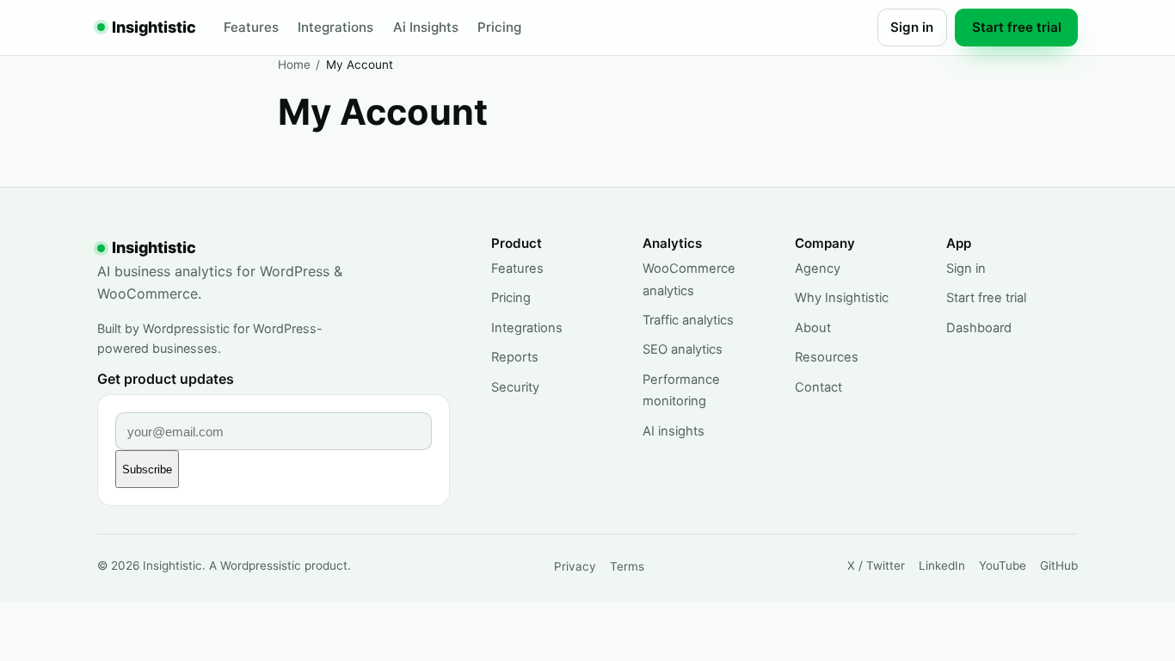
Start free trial (1016, 27)
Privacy (575, 566)
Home (294, 64)
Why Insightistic (842, 298)
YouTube (1002, 565)
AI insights (673, 431)
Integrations (335, 27)
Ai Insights (425, 27)
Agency (817, 268)
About (813, 328)
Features (251, 27)
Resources (826, 357)
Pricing (499, 27)
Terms (627, 566)
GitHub (1059, 565)
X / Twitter (876, 565)
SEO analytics (683, 349)
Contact (818, 387)
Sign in (911, 27)
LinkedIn (942, 565)
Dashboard (979, 328)
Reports (514, 357)
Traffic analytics (688, 320)
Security (515, 387)
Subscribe (147, 469)
